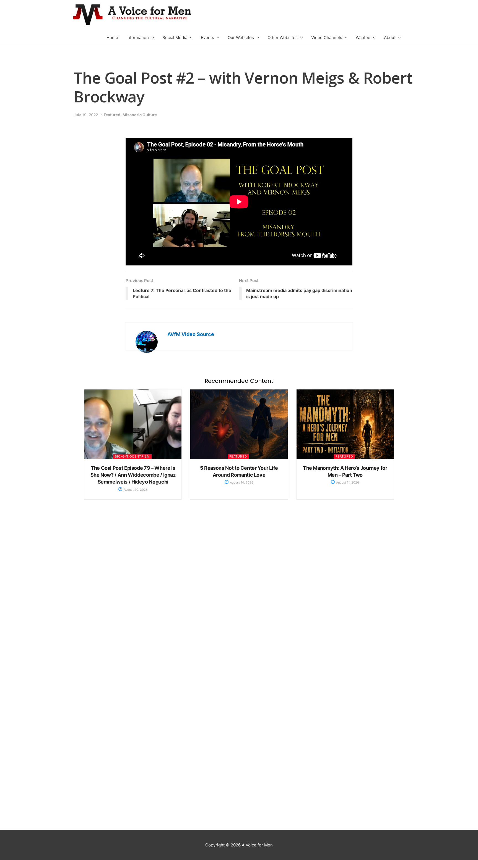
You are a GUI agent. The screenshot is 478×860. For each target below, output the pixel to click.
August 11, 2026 (347, 482)
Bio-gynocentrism (132, 456)
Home (112, 37)
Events (207, 37)
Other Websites (282, 37)
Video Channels (326, 37)
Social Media (174, 37)
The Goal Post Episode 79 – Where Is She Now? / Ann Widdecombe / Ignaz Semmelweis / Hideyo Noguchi (133, 475)
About (390, 37)
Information (137, 37)
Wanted (363, 37)
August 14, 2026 (241, 482)
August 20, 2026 (135, 490)
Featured (112, 114)
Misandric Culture (140, 114)
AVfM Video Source (190, 334)
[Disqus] (239, 596)
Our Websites (241, 37)
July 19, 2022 (86, 114)
